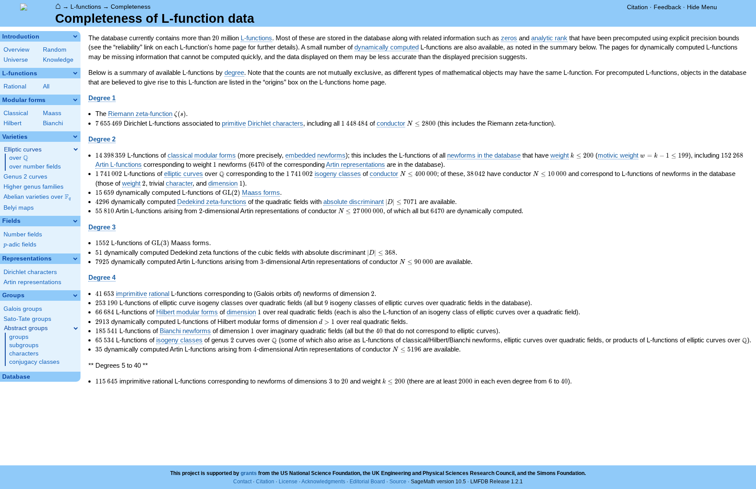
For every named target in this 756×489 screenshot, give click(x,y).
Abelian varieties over (37, 197)
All (46, 86)
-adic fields (20, 244)
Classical (16, 113)
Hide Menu (702, 7)
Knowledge (58, 59)
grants (249, 473)
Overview (16, 49)
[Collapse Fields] (75, 221)
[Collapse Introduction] (75, 36)
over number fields (35, 166)
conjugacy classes (34, 362)
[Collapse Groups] (75, 295)
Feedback (667, 7)
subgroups (23, 345)
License (288, 481)
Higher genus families (33, 186)
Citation (637, 7)
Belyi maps (19, 207)
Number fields (23, 234)
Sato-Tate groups (27, 319)
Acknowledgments (323, 481)
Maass (52, 113)
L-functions (85, 6)
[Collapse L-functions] (75, 73)
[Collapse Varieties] (75, 136)
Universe (16, 59)
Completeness (130, 6)
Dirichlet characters (30, 272)
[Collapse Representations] (75, 258)
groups (18, 337)
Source (397, 481)
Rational (15, 86)
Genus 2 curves (25, 176)
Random (54, 49)
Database (16, 376)
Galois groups (23, 309)
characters (23, 353)
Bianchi (53, 123)
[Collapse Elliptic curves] (75, 149)
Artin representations (32, 282)
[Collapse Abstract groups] (75, 328)
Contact (242, 481)
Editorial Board (367, 481)
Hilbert (12, 123)
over (18, 158)
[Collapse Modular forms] (75, 99)
